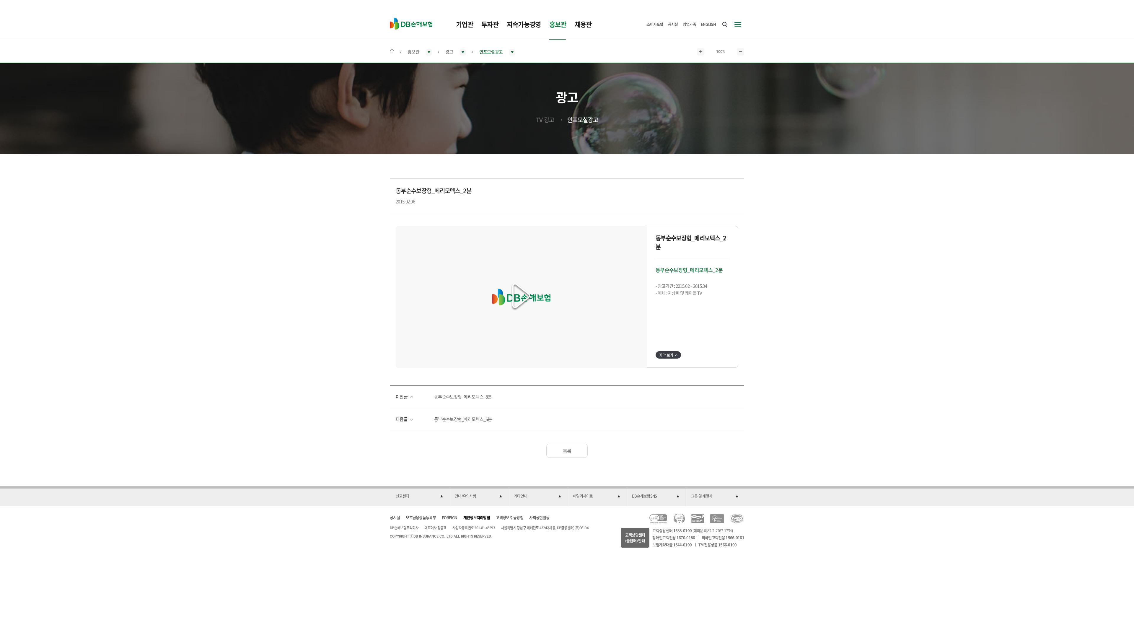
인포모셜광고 (582, 119)
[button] (521, 297)
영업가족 (689, 24)
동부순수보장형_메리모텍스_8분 (463, 396)
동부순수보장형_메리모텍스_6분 (463, 419)
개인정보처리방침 (476, 517)
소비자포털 (654, 24)
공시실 (673, 24)
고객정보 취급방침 (509, 517)
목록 (567, 450)
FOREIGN (449, 517)
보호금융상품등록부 (421, 517)
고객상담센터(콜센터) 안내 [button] (635, 537)
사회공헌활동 (539, 517)
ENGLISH (708, 24)
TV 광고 (545, 119)
